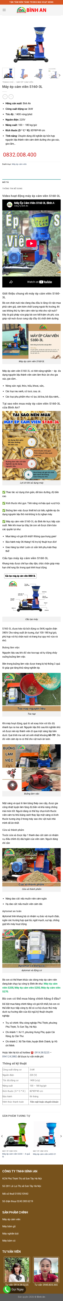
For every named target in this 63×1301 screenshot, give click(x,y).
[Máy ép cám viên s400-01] (47, 1135)
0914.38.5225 (42, 1052)
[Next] (55, 43)
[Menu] (4, 10)
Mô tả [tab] (5, 182)
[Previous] (7, 43)
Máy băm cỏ (8, 1240)
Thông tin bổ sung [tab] (12, 188)
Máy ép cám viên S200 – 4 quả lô (16, 1155)
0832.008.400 (19, 155)
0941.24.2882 (9, 1056)
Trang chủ (7, 82)
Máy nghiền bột (10, 1233)
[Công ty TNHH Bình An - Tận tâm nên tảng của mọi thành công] (31, 10)
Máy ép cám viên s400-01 (44, 1154)
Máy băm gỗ (9, 1226)
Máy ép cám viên (25, 82)
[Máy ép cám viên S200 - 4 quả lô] (16, 1135)
